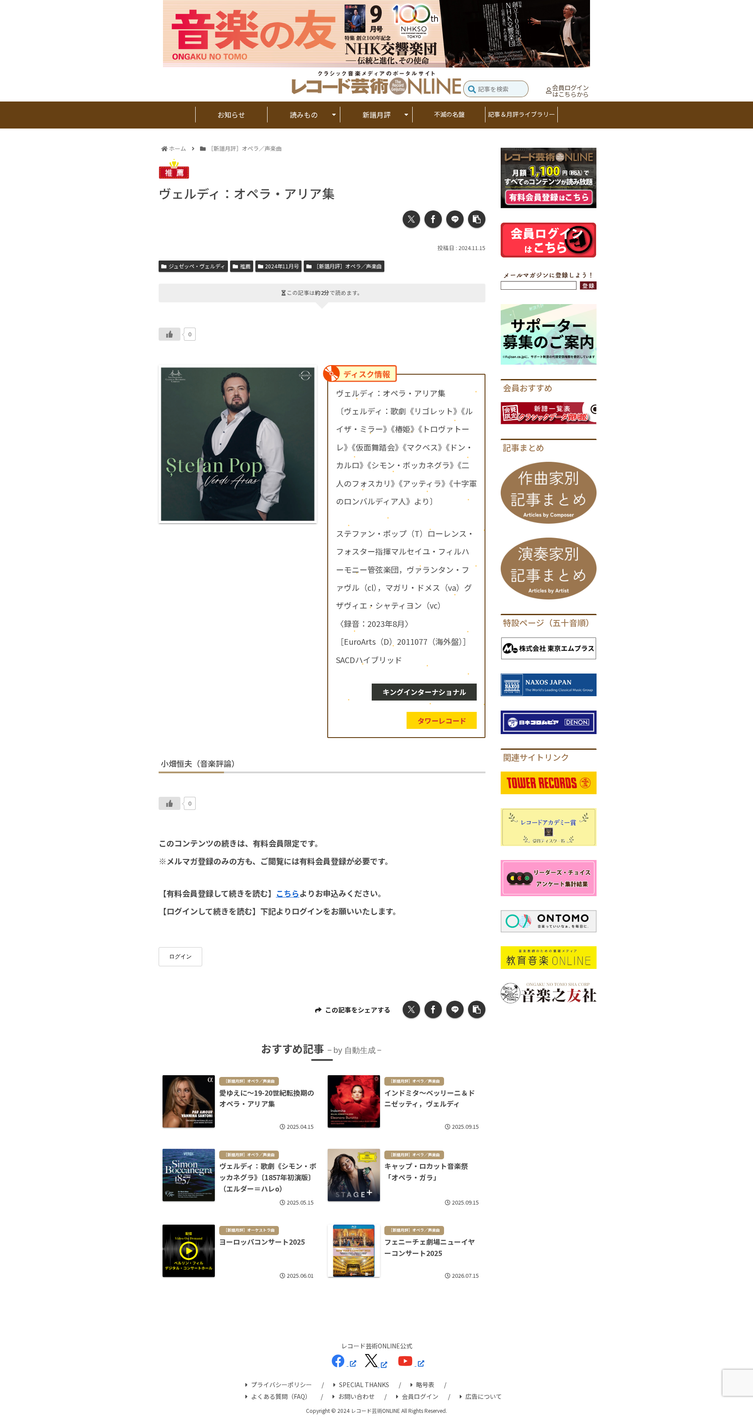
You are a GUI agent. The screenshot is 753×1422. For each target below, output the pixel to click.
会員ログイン (420, 1396)
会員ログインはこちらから (570, 91)
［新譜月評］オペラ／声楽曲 (348, 266)
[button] (472, 90)
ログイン (180, 956)
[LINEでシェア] (455, 219)
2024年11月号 (282, 266)
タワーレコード (441, 720)
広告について (483, 1396)
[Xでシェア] (411, 219)
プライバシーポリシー (281, 1384)
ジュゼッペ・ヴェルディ (197, 266)
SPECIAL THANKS (364, 1384)
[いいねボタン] (169, 334)
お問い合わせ (356, 1396)
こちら (287, 893)
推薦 (245, 266)
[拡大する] (305, 376)
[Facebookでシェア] (433, 219)
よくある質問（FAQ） (281, 1396)
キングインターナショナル (424, 692)
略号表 (425, 1384)
